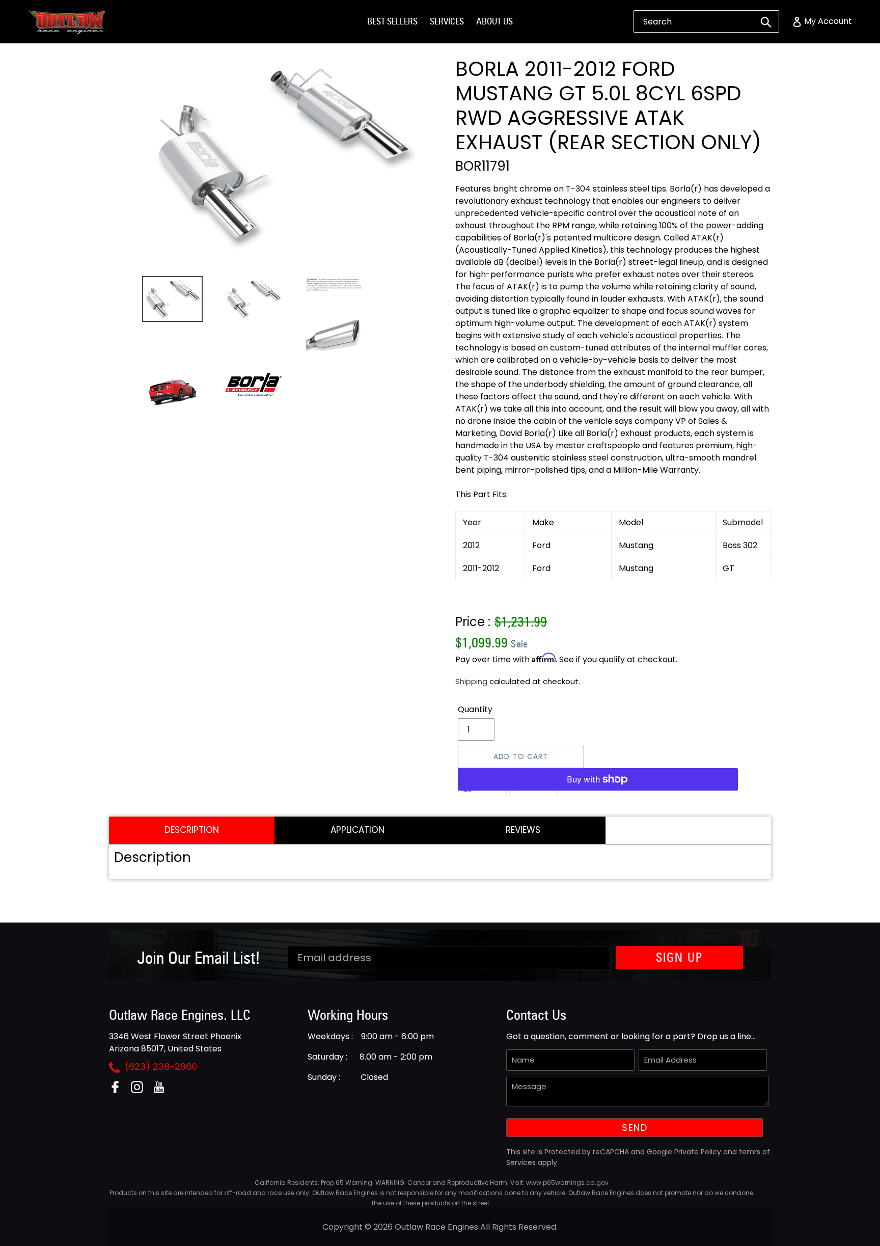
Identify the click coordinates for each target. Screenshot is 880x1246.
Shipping (471, 681)
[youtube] (163, 1090)
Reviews (523, 830)
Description (191, 830)
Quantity (475, 709)
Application (357, 830)
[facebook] (119, 1090)
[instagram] (141, 1090)
